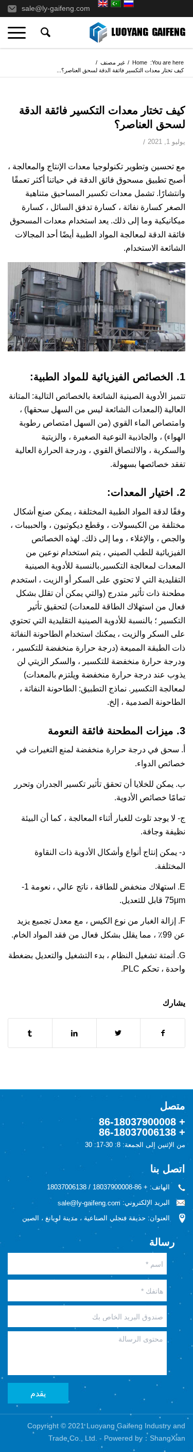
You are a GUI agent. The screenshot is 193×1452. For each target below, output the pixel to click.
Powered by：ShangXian (144, 1438)
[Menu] (20, 32)
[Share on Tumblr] (30, 1033)
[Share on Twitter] (119, 1033)
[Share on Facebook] (163, 1033)
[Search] (44, 32)
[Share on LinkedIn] (74, 1033)
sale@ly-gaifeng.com (56, 8)
